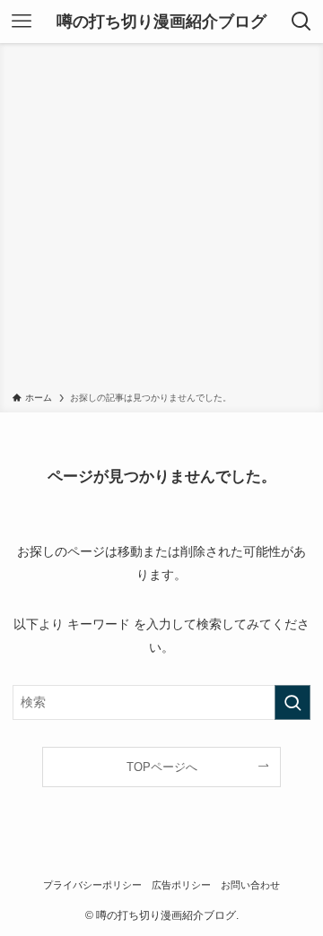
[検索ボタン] (301, 21)
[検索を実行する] (292, 702)
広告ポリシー (181, 885)
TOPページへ (162, 767)
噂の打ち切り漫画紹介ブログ (161, 21)
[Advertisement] (161, 220)
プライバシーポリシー (92, 885)
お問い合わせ (250, 885)
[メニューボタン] (21, 21)
